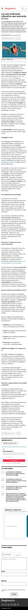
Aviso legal (8, 463)
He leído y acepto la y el (13, 590)
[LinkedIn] (11, 605)
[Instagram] (14, 605)
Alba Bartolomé (4, 35)
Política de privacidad (16, 463)
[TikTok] (8, 605)
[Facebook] (2, 605)
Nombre (4, 581)
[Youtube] (18, 605)
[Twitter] (5, 605)
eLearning (21, 76)
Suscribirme (14, 460)
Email (3, 571)
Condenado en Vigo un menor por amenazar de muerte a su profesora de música (16, 488)
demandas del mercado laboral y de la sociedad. (13, 262)
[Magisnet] (10, 8)
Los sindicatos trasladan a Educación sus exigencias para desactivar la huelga (15, 473)
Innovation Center (6, 78)
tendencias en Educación (9, 443)
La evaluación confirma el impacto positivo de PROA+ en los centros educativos (16, 480)
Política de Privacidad (16, 589)
